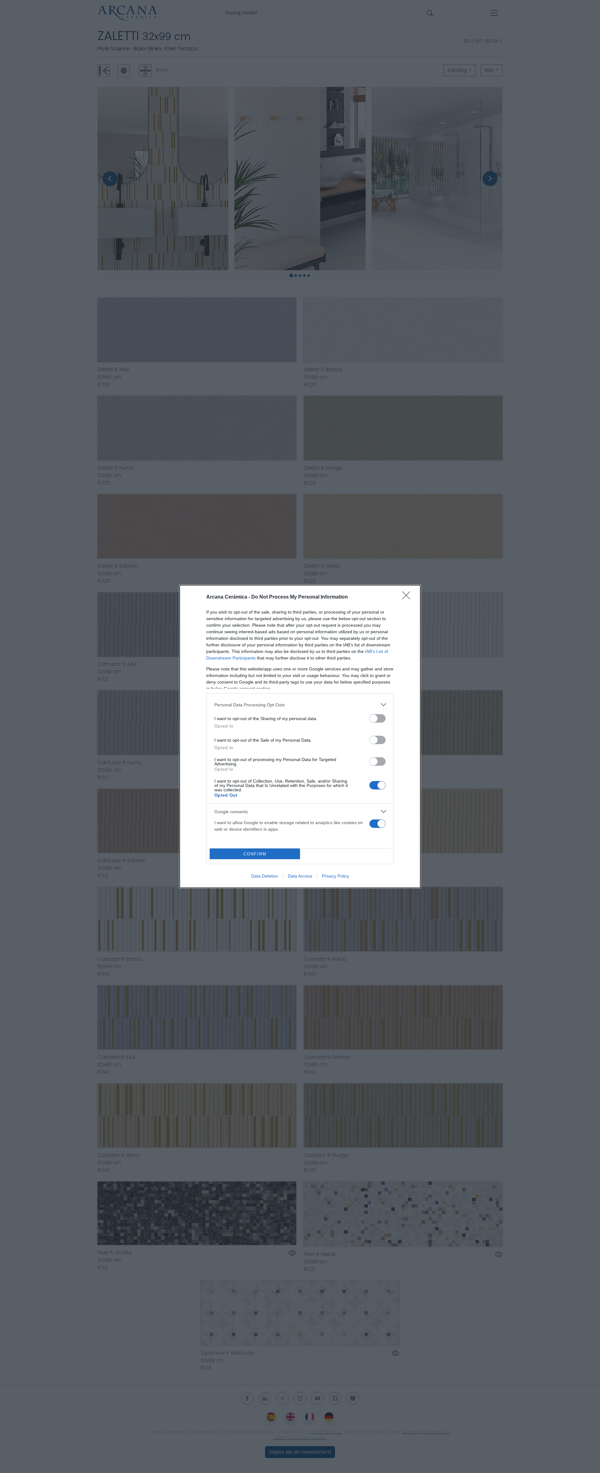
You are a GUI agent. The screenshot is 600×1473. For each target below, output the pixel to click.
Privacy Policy (335, 875)
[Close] (408, 597)
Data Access (300, 875)
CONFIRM (255, 854)
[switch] (377, 718)
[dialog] (300, 736)
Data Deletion (264, 875)
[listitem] (300, 704)
